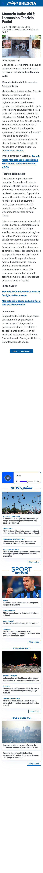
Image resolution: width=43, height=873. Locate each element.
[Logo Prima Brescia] (21, 3)
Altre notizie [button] (34, 562)
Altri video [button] (34, 711)
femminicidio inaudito (13, 150)
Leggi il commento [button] (21, 351)
